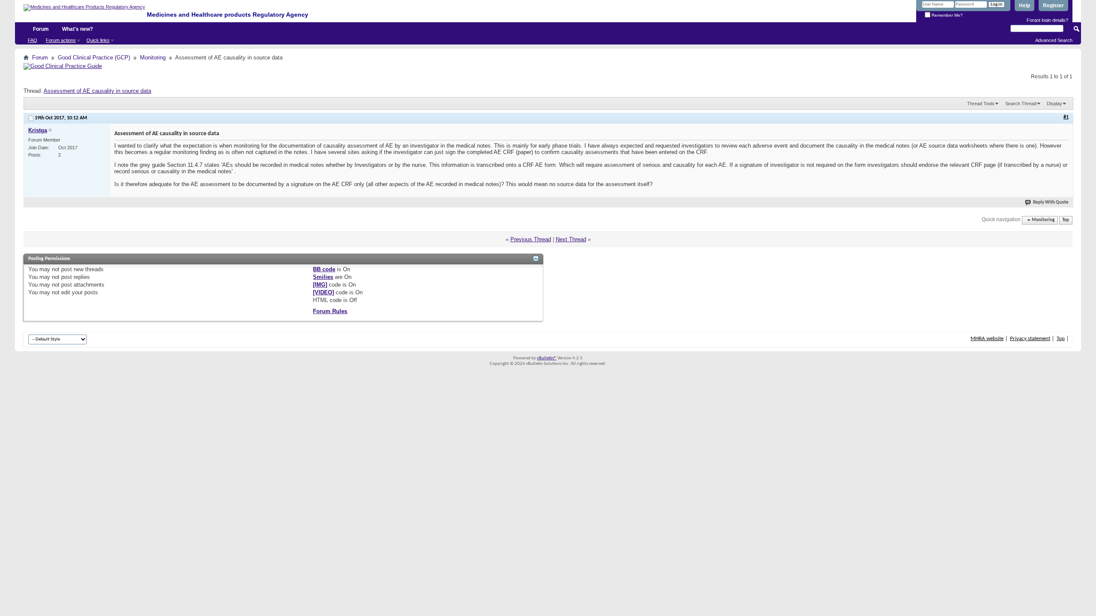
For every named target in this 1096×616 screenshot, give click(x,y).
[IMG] (320, 284)
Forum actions (61, 40)
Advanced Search (1053, 40)
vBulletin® (547, 358)
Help (1024, 6)
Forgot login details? (1047, 20)
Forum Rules (330, 311)
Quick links (98, 40)
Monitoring (153, 57)
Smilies (323, 277)
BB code (324, 269)
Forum (41, 29)
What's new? (77, 29)
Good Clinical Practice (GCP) (94, 57)
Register (1053, 6)
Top (1065, 220)
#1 (1066, 117)
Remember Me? (946, 15)
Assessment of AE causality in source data (97, 91)
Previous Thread (530, 239)
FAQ (32, 40)
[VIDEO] (323, 292)
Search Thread (1020, 103)
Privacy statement (1030, 338)
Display (1054, 103)
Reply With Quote (1051, 202)
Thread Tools (981, 103)
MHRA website (987, 338)
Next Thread (571, 239)
